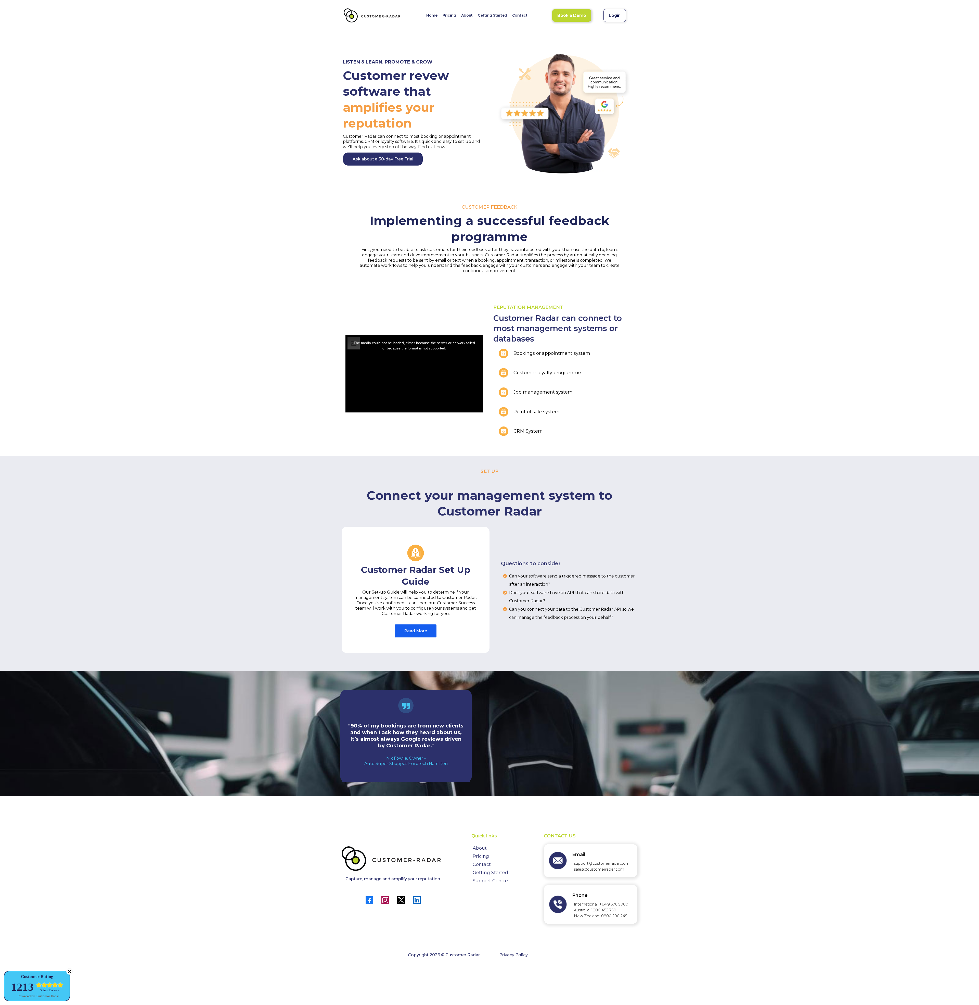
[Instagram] (385, 900)
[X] (401, 900)
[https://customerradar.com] (372, 15)
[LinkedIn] (417, 900)
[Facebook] (369, 900)
